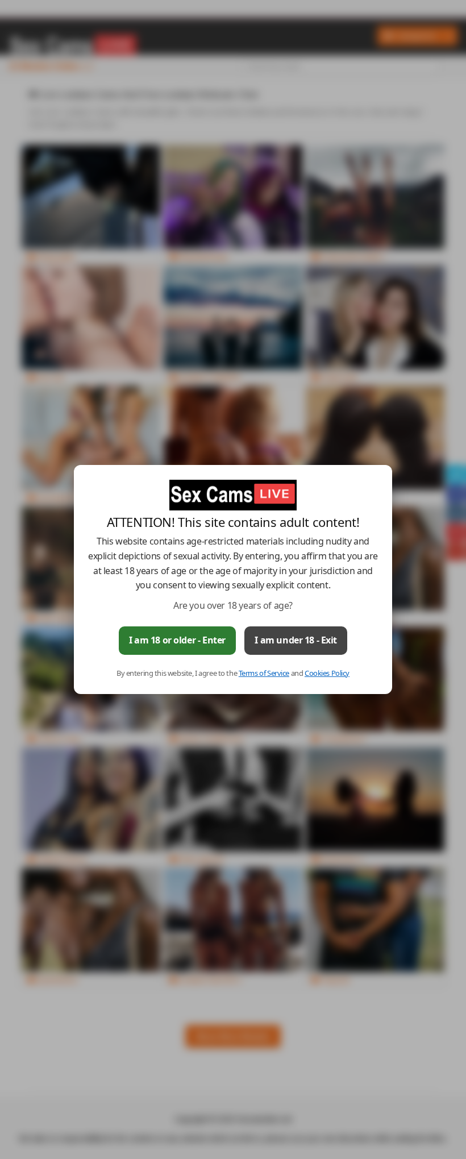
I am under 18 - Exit (296, 640)
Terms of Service (264, 673)
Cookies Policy (327, 673)
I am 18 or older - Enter (177, 640)
